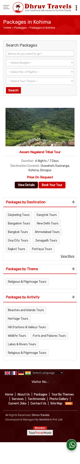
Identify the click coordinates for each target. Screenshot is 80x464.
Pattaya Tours (42, 249)
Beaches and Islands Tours (26, 310)
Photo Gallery (58, 399)
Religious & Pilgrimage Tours (27, 282)
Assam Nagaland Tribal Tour (40, 152)
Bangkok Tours (18, 232)
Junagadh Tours (46, 240)
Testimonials (36, 399)
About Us (23, 394)
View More (67, 256)
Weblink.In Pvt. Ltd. (51, 419)
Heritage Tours (18, 319)
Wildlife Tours (17, 336)
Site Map (56, 403)
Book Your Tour (52, 185)
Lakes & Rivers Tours (22, 344)
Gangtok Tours (46, 215)
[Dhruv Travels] (42, 7)
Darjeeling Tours (19, 215)
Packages (20, 27)
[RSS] (69, 403)
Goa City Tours (18, 240)
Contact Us (38, 403)
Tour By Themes (62, 394)
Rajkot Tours (16, 249)
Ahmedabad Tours (47, 232)
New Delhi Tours (47, 223)
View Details (26, 185)
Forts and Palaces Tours (49, 336)
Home (7, 27)
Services (18, 399)
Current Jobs (17, 403)
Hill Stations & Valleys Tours (27, 327)
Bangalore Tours (19, 223)
